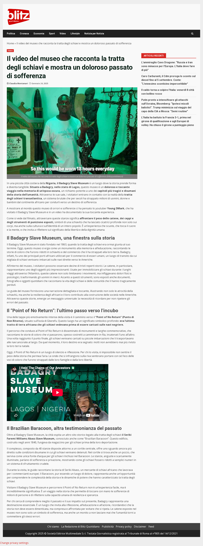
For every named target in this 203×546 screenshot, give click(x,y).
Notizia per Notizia (94, 33)
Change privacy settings (14, 543)
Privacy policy (124, 526)
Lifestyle (75, 33)
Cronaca (24, 33)
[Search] (192, 34)
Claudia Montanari (18, 83)
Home (10, 43)
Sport (52, 33)
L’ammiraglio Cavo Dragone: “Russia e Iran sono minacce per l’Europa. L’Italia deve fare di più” (168, 66)
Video (63, 33)
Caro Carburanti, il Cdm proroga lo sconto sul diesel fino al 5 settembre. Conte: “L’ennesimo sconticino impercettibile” (168, 80)
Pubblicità (108, 526)
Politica (11, 33)
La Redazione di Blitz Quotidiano (80, 526)
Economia (39, 33)
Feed (151, 526)
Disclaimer (140, 526)
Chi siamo (53, 526)
